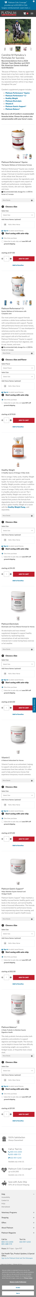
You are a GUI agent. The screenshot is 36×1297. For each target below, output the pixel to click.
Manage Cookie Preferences (18, 1282)
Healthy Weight (12, 98)
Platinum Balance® (13, 109)
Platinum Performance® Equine (18, 93)
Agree (18, 1293)
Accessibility (6, 1197)
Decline (18, 1287)
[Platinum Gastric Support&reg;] (18, 866)
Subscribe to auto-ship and (17, 242)
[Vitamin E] (18, 735)
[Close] (33, 1)
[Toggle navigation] (31, 13)
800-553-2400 (16, 1152)
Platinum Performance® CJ (16, 96)
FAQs (3, 1204)
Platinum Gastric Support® (16, 106)
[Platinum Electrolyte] (18, 601)
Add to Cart (24, 259)
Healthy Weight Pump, (17, 507)
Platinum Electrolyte (14, 101)
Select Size (5, 211)
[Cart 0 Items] (24, 13)
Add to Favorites (18, 265)
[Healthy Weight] (18, 447)
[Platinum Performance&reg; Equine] (25, 48)
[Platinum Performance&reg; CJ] (18, 286)
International (6, 1207)
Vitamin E (9, 104)
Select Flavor (6, 364)
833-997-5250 (15, 1158)
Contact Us (5, 1200)
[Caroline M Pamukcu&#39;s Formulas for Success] (18, 32)
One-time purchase (10, 238)
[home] (9, 13)
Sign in (6, 231)
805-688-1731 (15, 1154)
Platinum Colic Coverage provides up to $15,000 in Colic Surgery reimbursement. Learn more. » (16, 5)
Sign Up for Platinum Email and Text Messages (17, 1258)
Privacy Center (28, 1278)
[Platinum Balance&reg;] (11, 48)
